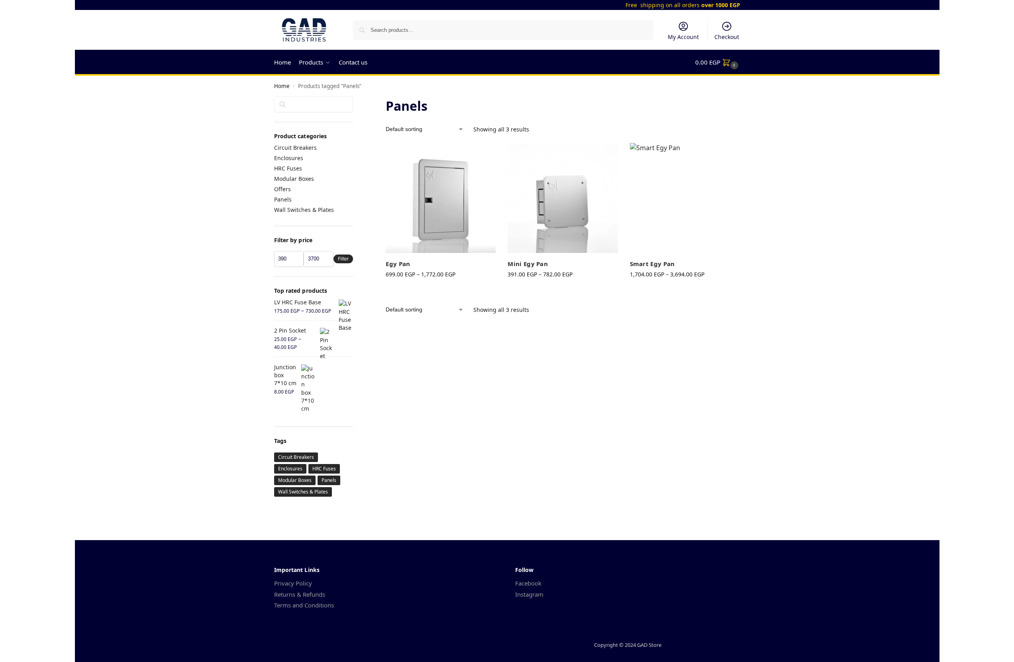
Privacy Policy (293, 583)
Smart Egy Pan (652, 264)
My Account (683, 37)
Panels (283, 199)
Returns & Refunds (299, 594)
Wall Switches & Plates (304, 209)
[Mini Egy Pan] (563, 198)
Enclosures (288, 158)
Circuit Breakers (295, 147)
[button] (717, 62)
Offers (282, 189)
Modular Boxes (294, 178)
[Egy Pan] (441, 198)
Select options (440, 291)
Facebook (528, 583)
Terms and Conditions (304, 605)
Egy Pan (398, 264)
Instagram (529, 594)
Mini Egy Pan (528, 264)
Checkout (726, 37)
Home (282, 86)
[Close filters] (355, 101)
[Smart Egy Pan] (685, 198)
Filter (343, 259)
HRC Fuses (288, 168)
